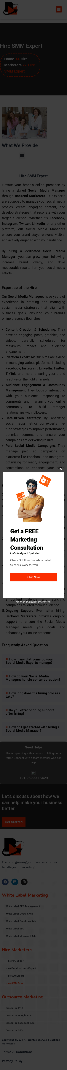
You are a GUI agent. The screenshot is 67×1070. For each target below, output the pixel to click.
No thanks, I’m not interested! (33, 602)
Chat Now (33, 577)
